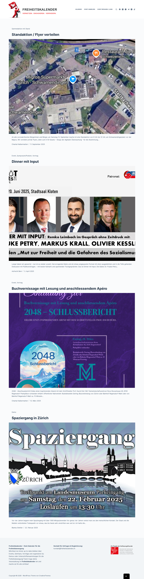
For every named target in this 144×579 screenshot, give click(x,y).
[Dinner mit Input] (72, 213)
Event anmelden (89, 9)
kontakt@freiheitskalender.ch (64, 549)
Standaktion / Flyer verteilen (35, 34)
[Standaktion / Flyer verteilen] (72, 86)
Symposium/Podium (24, 156)
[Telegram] (128, 9)
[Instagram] (125, 9)
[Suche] (116, 9)
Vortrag (35, 156)
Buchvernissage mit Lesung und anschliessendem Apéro (59, 288)
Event (14, 156)
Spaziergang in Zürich (30, 418)
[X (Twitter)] (122, 9)
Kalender (78, 9)
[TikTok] (134, 9)
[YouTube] (131, 9)
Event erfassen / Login (104, 9)
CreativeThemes (45, 576)
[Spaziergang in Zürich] (72, 470)
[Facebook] (119, 9)
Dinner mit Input (25, 161)
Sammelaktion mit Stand (21, 29)
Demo (14, 412)
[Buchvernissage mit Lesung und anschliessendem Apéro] (72, 340)
